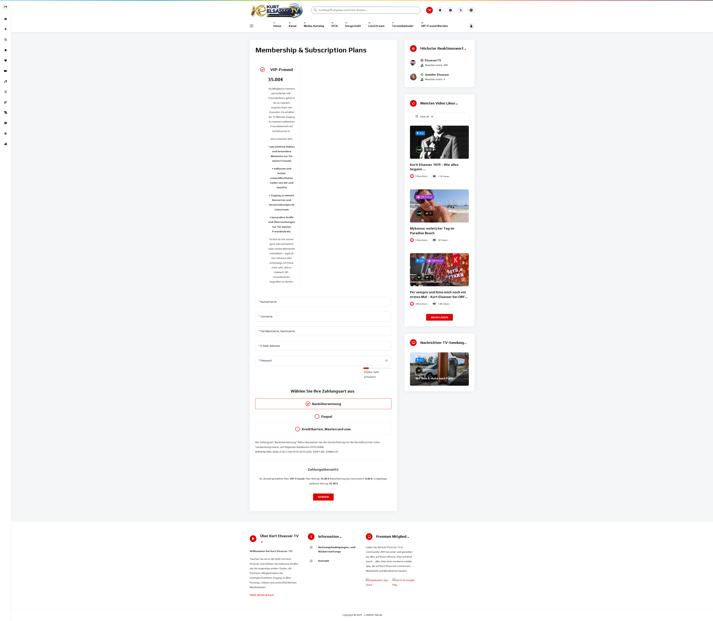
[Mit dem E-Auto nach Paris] (439, 368)
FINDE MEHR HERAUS (262, 594)
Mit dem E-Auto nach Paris (434, 378)
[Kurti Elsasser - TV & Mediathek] (277, 10)
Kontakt (323, 560)
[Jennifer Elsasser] (413, 77)
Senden (323, 496)
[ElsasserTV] (413, 62)
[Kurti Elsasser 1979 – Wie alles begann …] (439, 142)
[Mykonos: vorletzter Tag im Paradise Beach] (439, 205)
